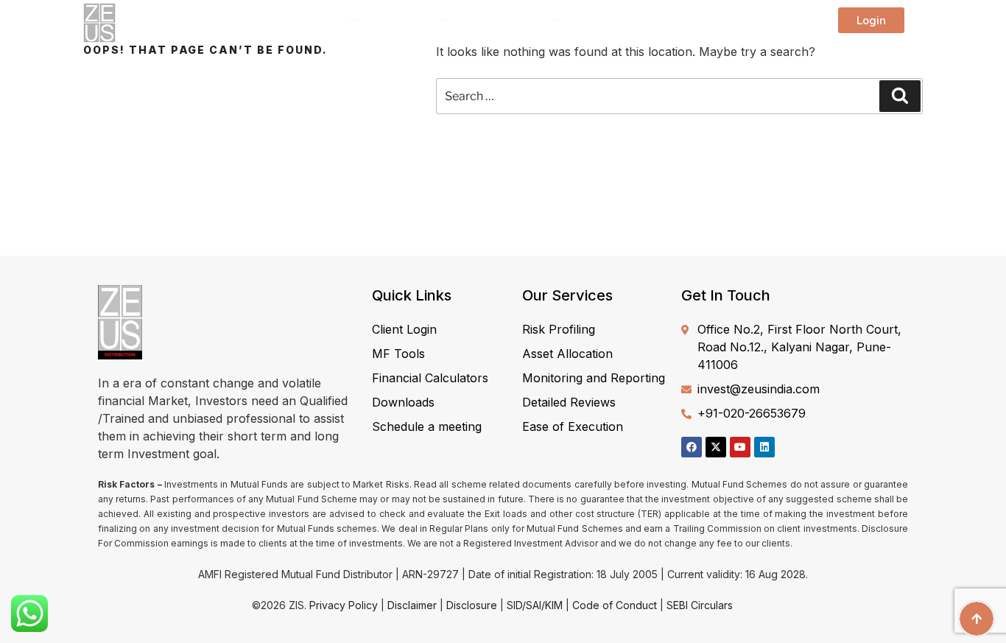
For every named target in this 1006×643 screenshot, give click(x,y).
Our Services (511, 20)
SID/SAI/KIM (535, 605)
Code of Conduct (614, 605)
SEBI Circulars (699, 605)
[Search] (900, 95)
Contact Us (748, 20)
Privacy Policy (343, 605)
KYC (683, 20)
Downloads (618, 20)
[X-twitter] (716, 447)
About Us (319, 20)
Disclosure (471, 605)
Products (410, 20)
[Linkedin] (764, 447)
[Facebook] (691, 447)
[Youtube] (740, 447)
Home (253, 20)
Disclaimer (412, 605)
